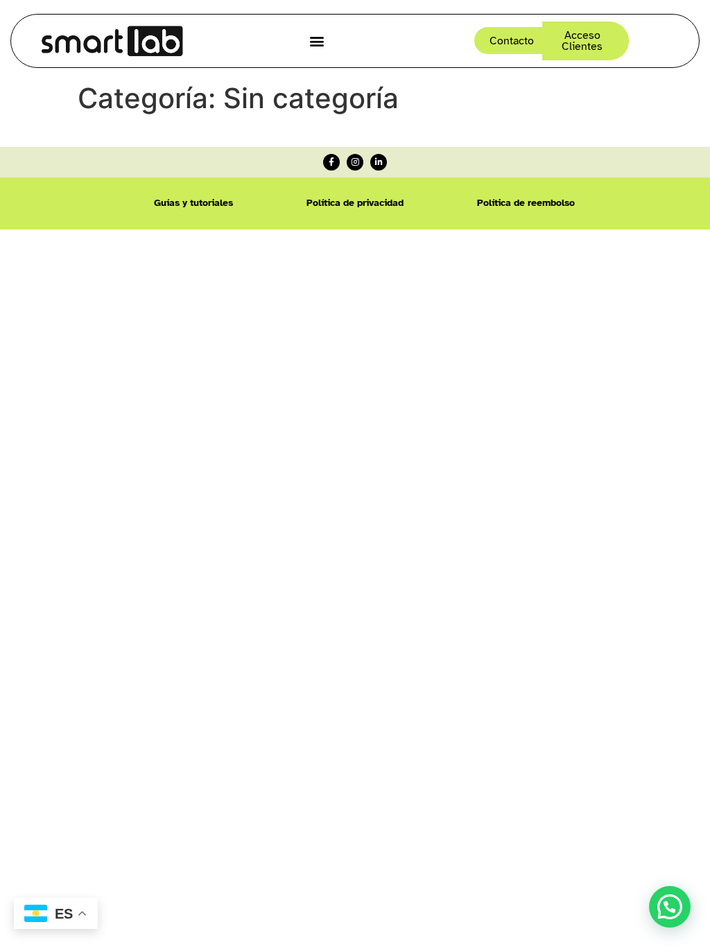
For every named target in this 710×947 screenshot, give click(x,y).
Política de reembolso (526, 203)
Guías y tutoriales (193, 203)
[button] (317, 40)
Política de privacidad (355, 203)
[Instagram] (355, 162)
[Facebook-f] (331, 162)
